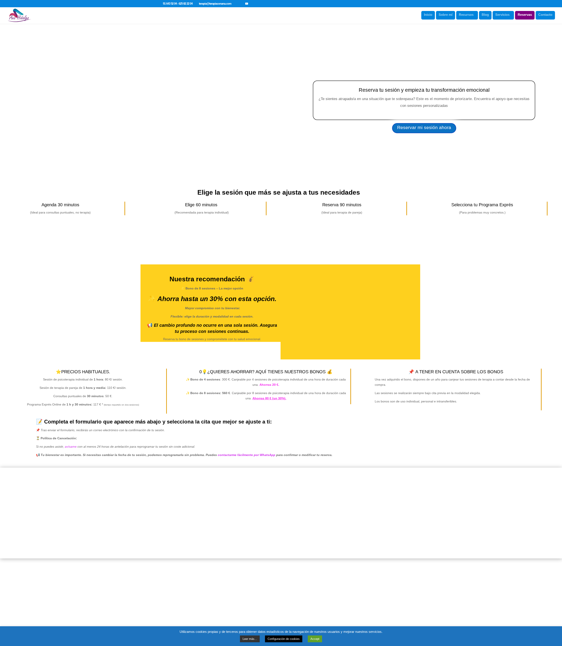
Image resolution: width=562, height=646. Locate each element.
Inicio (428, 14)
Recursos (466, 14)
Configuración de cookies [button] (284, 639)
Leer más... (250, 639)
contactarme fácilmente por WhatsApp (246, 455)
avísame (71, 446)
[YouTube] (246, 3)
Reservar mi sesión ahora (424, 127)
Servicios (502, 14)
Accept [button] (314, 639)
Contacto (545, 14)
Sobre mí (445, 14)
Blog (485, 14)
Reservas (525, 14)
